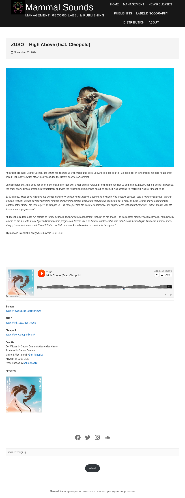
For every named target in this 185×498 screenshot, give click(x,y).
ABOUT (154, 22)
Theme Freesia (88, 491)
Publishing (123, 13)
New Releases (160, 4)
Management (133, 4)
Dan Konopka (36, 354)
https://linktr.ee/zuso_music (21, 322)
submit (92, 468)
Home (114, 4)
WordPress (102, 491)
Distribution (133, 22)
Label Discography (152, 13)
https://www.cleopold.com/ (20, 334)
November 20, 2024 (25, 52)
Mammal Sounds (59, 7)
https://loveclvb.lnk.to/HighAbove (24, 310)
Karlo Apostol (30, 363)
